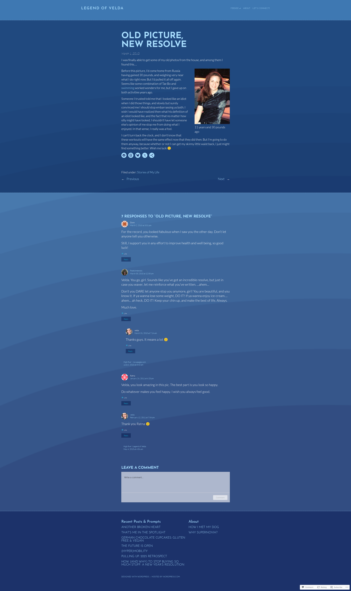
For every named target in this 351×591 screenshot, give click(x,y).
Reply (126, 259)
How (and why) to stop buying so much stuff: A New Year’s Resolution (152, 563)
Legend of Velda (102, 8)
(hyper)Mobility (134, 551)
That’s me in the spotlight (143, 532)
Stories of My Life (148, 172)
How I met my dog (204, 527)
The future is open (137, 546)
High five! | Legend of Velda (135, 446)
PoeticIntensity (136, 270)
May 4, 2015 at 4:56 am (133, 449)
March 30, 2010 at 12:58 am (142, 273)
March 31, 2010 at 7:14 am (146, 333)
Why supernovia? (203, 532)
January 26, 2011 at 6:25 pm (142, 378)
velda (132, 415)
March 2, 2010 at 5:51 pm (140, 225)
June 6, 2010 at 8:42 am (133, 365)
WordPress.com (171, 577)
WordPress (143, 577)
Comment (220, 497)
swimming (127, 88)
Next (221, 179)
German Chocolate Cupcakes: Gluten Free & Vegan (153, 539)
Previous (133, 179)
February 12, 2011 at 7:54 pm (142, 417)
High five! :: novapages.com (135, 362)
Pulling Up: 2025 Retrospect (144, 556)
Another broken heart (141, 527)
